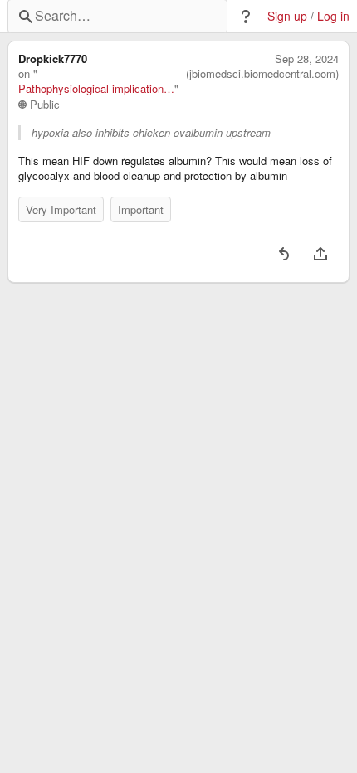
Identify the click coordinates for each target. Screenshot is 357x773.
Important (141, 209)
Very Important (61, 209)
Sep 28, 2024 (307, 58)
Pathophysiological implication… (96, 88)
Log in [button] (333, 16)
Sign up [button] (287, 16)
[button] (245, 16)
